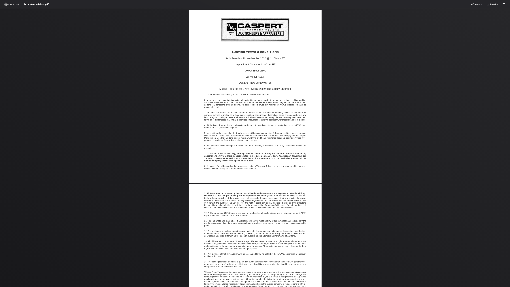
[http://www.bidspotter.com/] (289, 106)
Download (494, 4)
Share (477, 4)
